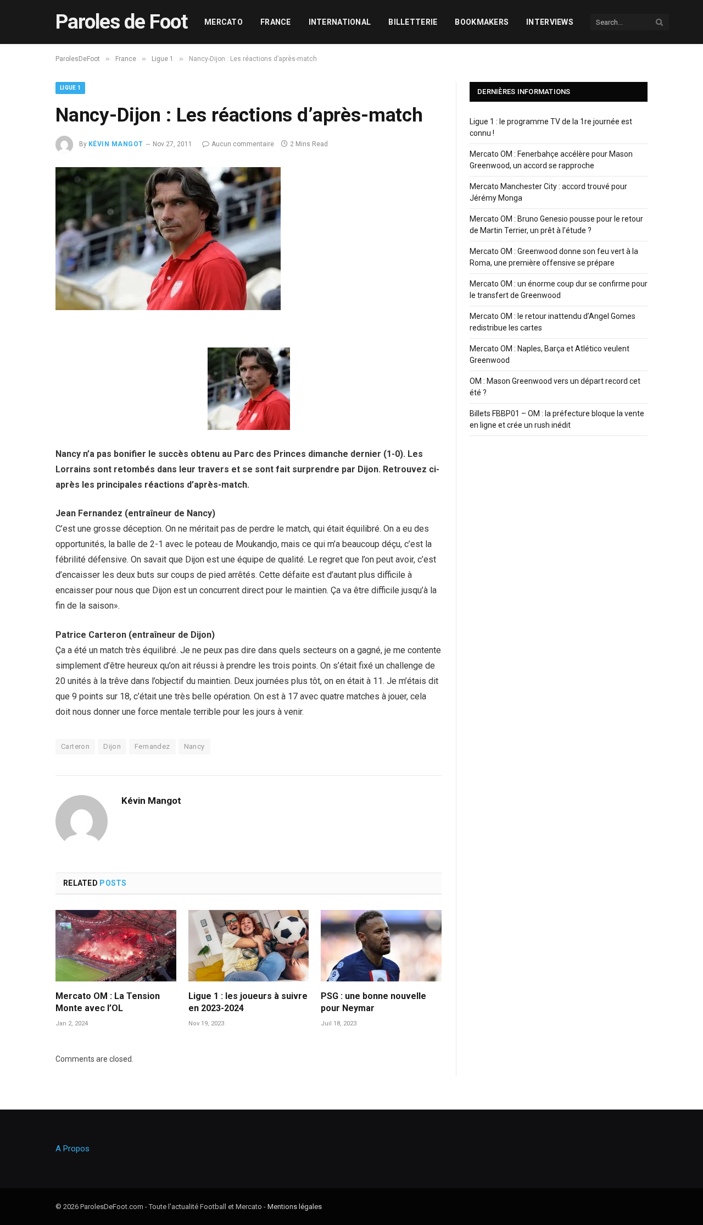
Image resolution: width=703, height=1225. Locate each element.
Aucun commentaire (242, 144)
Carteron (75, 746)
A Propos (72, 1149)
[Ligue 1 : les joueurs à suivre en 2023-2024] (248, 946)
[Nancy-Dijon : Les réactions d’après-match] (168, 307)
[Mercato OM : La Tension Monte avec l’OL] (115, 946)
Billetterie (412, 22)
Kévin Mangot (115, 144)
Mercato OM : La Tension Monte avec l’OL (107, 1002)
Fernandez (152, 746)
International (340, 22)
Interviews (549, 22)
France (275, 22)
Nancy (194, 746)
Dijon (112, 746)
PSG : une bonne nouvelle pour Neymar (373, 1002)
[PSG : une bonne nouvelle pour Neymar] (381, 946)
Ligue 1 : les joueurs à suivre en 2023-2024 (248, 1002)
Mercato (223, 22)
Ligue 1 (70, 88)
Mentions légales (294, 1206)
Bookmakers (482, 22)
